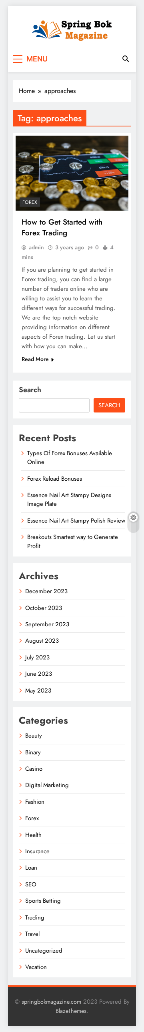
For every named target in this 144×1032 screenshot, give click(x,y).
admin (36, 247)
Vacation (36, 967)
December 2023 (46, 591)
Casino (33, 768)
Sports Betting (43, 900)
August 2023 (42, 640)
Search (30, 390)
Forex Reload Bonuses (54, 478)
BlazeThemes (71, 1011)
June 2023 (38, 673)
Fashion (34, 801)
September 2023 (47, 624)
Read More (35, 359)
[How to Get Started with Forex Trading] (72, 173)
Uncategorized (43, 950)
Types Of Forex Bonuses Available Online (69, 457)
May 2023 (38, 690)
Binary (33, 752)
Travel (32, 933)
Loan (31, 867)
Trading (34, 917)
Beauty (33, 735)
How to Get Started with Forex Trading (62, 227)
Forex (29, 202)
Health (33, 835)
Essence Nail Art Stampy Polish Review (76, 520)
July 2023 (37, 657)
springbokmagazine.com (51, 1002)
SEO (30, 884)
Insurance (37, 851)
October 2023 (43, 608)
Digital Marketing (47, 785)
